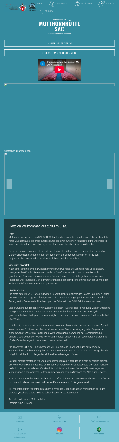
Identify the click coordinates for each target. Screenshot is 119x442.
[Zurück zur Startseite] (20, 7)
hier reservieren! (61, 43)
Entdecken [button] (62, 3)
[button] (9, 184)
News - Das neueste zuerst (61, 52)
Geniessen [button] (86, 3)
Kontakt (49, 10)
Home (40, 3)
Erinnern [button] (110, 3)
